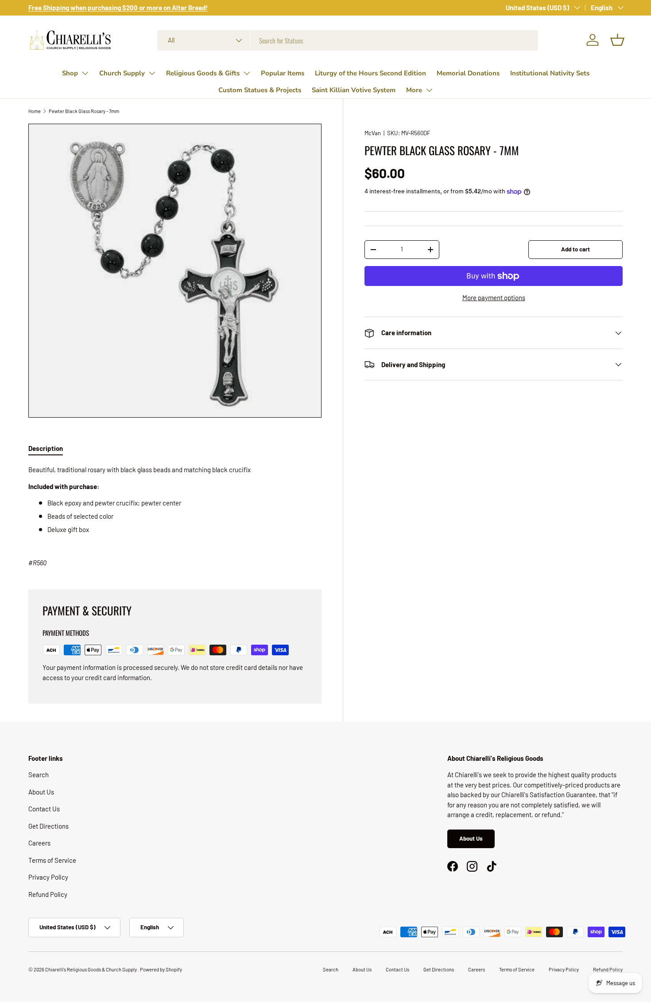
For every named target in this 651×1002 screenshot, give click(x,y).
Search (38, 775)
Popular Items (282, 73)
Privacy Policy (48, 877)
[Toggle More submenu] (429, 90)
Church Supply (122, 73)
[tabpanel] (175, 516)
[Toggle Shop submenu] (85, 73)
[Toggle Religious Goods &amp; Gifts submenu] (246, 73)
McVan (372, 133)
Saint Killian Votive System (353, 90)
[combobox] (347, 40)
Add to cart (575, 249)
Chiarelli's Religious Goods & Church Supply (91, 969)
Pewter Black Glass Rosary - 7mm (84, 111)
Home (34, 111)
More (414, 90)
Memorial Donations (468, 73)
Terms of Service (52, 860)
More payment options (493, 297)
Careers (39, 843)
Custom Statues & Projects (259, 90)
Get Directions (48, 826)
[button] (617, 40)
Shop (70, 73)
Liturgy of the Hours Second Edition (370, 73)
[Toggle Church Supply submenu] (152, 73)
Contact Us (44, 809)
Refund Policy (47, 894)
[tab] (45, 448)
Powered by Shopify (161, 969)
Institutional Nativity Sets (549, 73)
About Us (41, 792)
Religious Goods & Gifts (203, 73)
